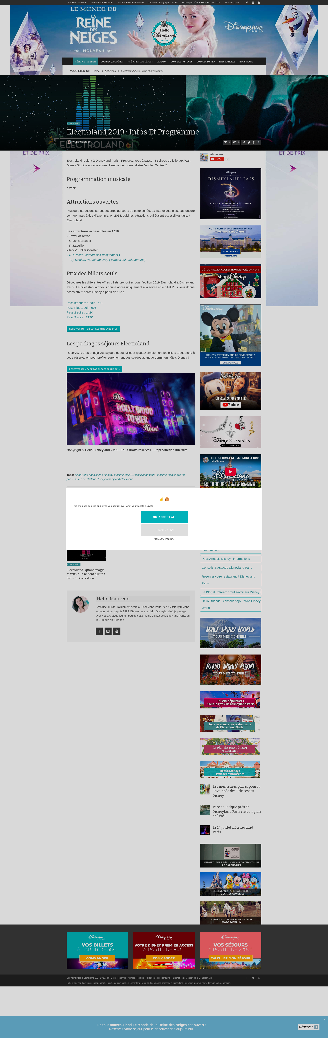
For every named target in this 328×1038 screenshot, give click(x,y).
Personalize (165, 530)
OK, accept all (164, 517)
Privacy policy (164, 539)
